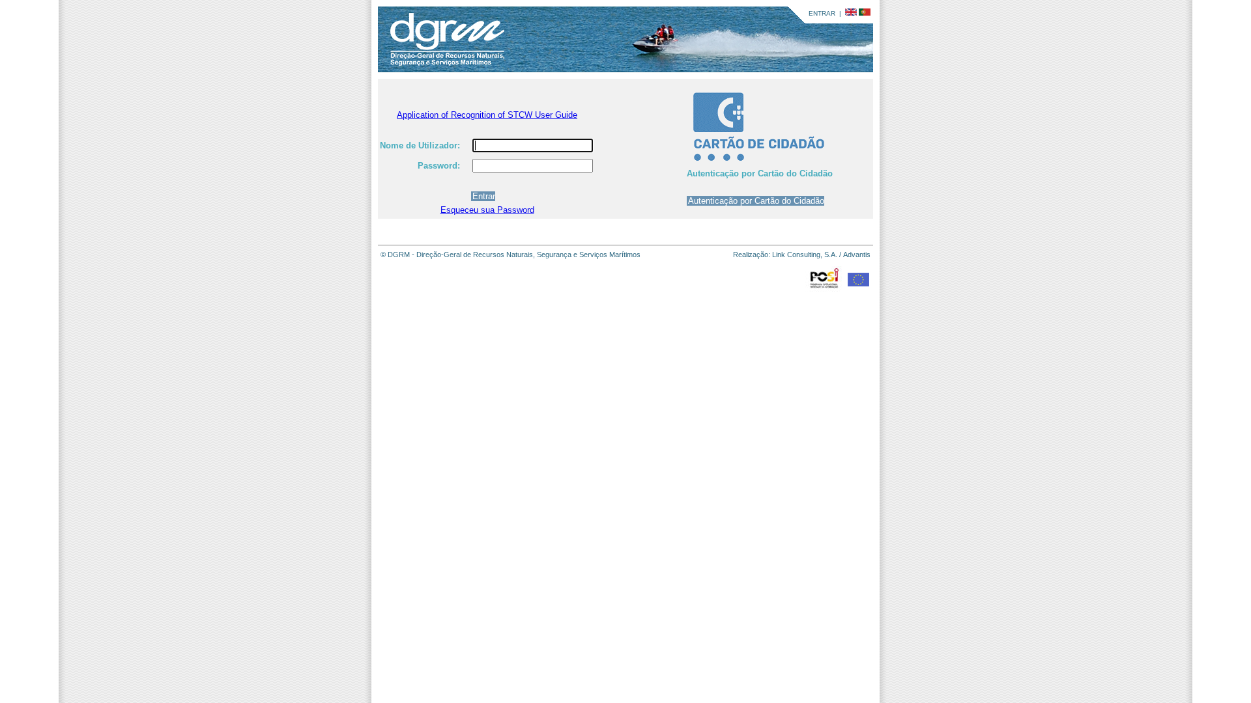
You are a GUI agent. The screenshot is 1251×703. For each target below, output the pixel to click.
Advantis (856, 254)
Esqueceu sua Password (487, 210)
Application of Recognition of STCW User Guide (487, 115)
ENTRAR (822, 13)
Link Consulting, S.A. (804, 254)
